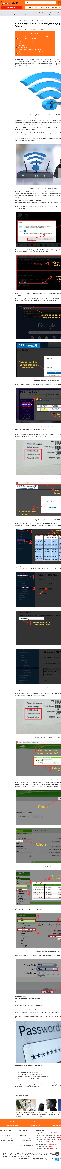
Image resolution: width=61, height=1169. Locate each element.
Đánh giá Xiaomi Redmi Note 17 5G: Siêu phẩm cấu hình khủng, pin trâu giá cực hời (26, 1113)
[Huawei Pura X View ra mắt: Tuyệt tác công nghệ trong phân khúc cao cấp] (47, 1105)
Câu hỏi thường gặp (22, 47)
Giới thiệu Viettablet (25, 1133)
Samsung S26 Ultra (28, 1156)
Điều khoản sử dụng (25, 1138)
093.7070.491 (53, 1148)
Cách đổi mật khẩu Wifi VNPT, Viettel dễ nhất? (30, 49)
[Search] (27, 2)
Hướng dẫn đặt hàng (6, 1135)
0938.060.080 (54, 1133)
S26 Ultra (36, 7)
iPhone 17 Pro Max (17, 1156)
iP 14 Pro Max (44, 1155)
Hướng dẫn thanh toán (6, 1133)
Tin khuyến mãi (28, 14)
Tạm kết (19, 53)
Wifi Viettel (22, 45)
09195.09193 (48, 1146)
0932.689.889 (53, 1144)
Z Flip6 (25, 1153)
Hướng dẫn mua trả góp (7, 1138)
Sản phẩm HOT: (30, 7)
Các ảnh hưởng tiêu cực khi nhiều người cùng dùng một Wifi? (32, 36)
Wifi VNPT (21, 43)
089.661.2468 (49, 1142)
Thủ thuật (50, 14)
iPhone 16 (46, 7)
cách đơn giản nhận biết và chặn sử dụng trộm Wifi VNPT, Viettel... (38, 65)
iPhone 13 (29, 1155)
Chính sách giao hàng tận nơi (8, 1143)
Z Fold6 (21, 1153)
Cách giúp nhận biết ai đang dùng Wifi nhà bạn (29, 38)
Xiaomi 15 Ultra (7, 1156)
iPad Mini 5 (23, 1155)
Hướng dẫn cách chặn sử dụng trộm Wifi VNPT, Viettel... (31, 41)
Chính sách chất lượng (25, 1140)
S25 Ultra (41, 7)
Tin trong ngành (15, 14)
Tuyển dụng (23, 1135)
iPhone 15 (52, 7)
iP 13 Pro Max (36, 1155)
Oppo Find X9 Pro (32, 1153)
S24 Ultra (16, 1153)
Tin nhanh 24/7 (4, 14)
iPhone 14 (57, 7)
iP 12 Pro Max (40, 1153)
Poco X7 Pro (52, 1155)
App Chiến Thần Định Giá (26, 1145)
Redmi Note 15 (15, 1155)
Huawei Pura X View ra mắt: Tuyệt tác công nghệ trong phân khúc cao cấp (46, 1113)
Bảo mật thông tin (24, 1143)
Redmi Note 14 (7, 1155)
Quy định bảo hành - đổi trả (8, 1140)
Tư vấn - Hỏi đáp (39, 14)
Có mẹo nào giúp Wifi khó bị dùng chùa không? (31, 51)
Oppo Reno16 (49, 1153)
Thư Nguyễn (20, 29)
